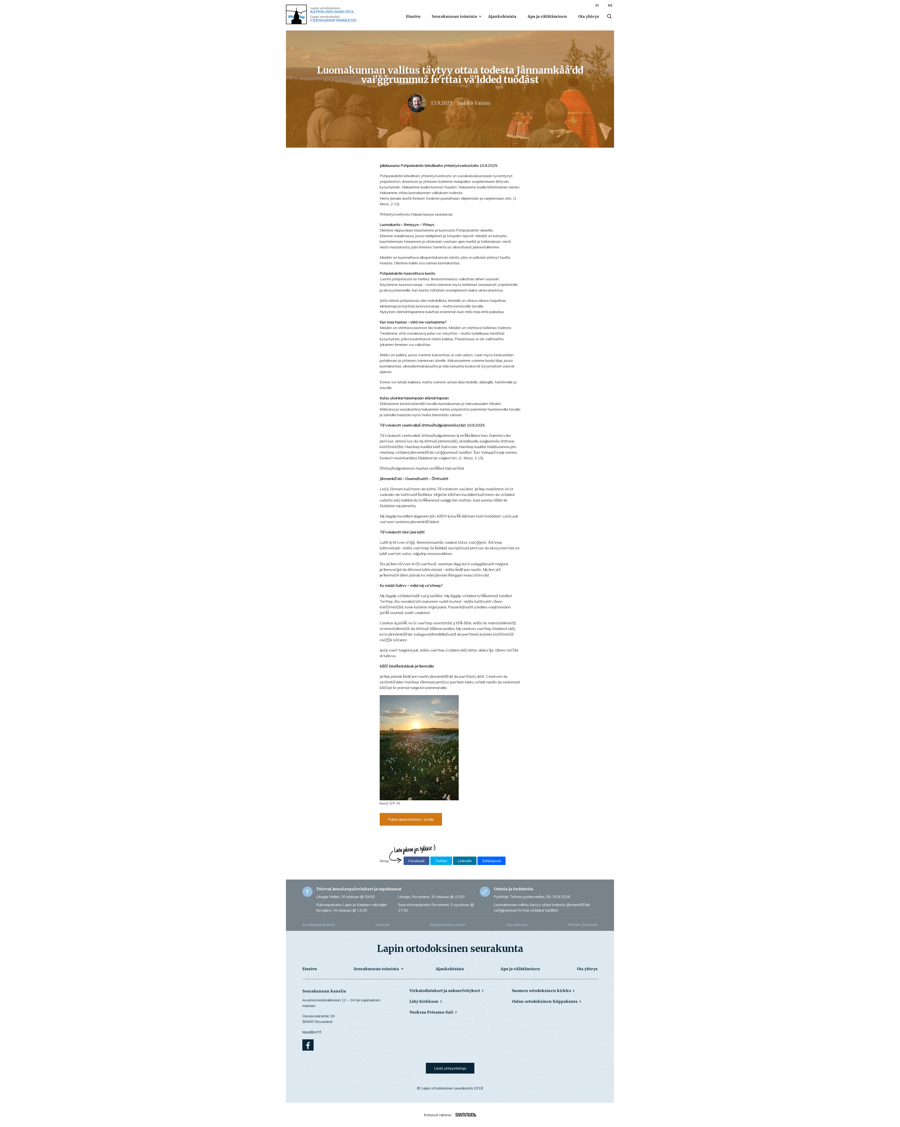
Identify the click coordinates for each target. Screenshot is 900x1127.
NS (610, 5)
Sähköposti (491, 860)
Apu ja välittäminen (547, 16)
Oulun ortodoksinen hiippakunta (545, 1001)
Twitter (441, 860)
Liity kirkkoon (517, 924)
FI (597, 5)
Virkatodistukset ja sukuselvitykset (444, 990)
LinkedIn (465, 860)
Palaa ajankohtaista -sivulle (411, 819)
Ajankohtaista (502, 16)
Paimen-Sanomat (582, 924)
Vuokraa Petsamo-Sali (431, 1012)
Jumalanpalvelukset (319, 924)
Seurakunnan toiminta (454, 16)
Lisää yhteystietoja (450, 1068)
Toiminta (382, 924)
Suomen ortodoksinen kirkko (541, 990)
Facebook (416, 860)
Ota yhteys (588, 16)
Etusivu (413, 16)
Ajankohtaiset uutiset (448, 924)
